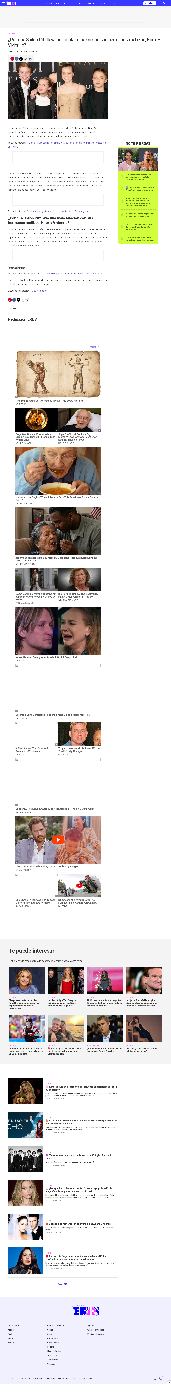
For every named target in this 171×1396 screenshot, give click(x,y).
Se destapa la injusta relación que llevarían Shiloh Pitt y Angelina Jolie (60, 211)
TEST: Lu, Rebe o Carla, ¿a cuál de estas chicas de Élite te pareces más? (140, 226)
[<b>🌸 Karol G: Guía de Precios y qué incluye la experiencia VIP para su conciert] (25, 1091)
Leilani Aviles (60, 1099)
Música (79, 3)
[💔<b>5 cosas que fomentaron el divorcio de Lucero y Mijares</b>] (25, 1227)
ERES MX (59, 1200)
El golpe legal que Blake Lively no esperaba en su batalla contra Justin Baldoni (139, 176)
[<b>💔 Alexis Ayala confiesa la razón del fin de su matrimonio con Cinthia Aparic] (66, 1028)
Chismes (48, 3)
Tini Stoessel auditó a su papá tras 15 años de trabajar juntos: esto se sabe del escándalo (104, 1003)
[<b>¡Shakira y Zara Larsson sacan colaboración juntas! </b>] (144, 1028)
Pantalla (91, 3)
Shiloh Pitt (14, 308)
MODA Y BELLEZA (93, 1045)
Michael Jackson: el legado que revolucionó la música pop (140, 214)
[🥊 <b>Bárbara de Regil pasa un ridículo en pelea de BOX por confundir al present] (25, 1260)
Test (113, 3)
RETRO (48, 1221)
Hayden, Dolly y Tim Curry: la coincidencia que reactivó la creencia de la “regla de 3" (62, 1003)
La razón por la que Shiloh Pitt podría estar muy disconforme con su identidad (64, 273)
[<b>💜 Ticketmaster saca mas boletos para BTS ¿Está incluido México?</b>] (25, 1159)
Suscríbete (149, 3)
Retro (103, 3)
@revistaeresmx (39, 290)
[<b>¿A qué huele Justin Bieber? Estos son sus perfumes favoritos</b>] (105, 1028)
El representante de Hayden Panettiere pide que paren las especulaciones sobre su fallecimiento (24, 1004)
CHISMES (11, 33)
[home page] (11, 3)
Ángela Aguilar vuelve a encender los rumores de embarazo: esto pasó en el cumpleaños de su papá (138, 201)
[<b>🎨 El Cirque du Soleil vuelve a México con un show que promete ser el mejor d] (25, 1125)
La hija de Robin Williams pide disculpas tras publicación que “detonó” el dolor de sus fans (141, 1003)
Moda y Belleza (63, 3)
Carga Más (63, 1284)
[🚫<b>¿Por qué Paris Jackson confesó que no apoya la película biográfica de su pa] (25, 1193)
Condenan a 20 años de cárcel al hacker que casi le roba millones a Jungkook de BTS (26, 1051)
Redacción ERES (29, 51)
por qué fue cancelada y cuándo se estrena (140, 238)
